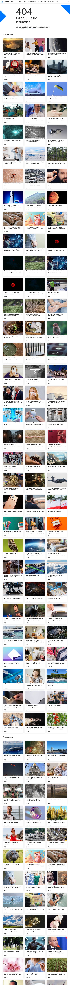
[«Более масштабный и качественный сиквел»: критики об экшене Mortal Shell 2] (13, 440)
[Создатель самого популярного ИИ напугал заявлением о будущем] (13, 614)
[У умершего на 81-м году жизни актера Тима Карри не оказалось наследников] (13, 788)
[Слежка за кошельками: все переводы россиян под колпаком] (57, 614)
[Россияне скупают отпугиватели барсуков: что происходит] (35, 614)
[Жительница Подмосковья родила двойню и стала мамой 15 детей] (35, 331)
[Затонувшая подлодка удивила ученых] (35, 881)
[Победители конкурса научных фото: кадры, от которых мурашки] (13, 744)
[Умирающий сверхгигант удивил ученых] (57, 881)
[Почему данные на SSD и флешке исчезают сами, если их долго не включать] (57, 396)
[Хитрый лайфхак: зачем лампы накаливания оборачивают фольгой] (57, 135)
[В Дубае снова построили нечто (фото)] (57, 375)
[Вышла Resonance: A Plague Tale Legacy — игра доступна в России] (57, 462)
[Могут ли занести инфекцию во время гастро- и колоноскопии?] (13, 831)
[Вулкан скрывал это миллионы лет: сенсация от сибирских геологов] (35, 201)
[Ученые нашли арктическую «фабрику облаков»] (57, 570)
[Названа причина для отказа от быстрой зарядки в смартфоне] (13, 701)
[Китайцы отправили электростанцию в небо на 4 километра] (35, 92)
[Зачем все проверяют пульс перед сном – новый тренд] (57, 309)
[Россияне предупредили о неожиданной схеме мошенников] (35, 222)
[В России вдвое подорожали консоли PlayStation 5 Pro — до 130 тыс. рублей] (13, 201)
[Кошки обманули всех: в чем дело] (35, 70)
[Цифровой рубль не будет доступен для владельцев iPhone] (13, 505)
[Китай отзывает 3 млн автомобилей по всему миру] (35, 179)
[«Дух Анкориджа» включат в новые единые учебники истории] (13, 396)
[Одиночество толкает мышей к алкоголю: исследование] (35, 723)
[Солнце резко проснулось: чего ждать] (13, 135)
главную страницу (30, 28)
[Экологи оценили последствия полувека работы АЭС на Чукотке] (57, 157)
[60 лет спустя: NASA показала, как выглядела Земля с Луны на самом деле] (57, 48)
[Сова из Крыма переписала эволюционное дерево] (13, 549)
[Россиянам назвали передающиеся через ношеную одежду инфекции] (57, 657)
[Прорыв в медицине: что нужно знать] (13, 179)
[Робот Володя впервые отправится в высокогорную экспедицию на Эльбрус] (13, 462)
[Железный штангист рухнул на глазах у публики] (57, 810)
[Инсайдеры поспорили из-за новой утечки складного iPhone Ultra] (57, 440)
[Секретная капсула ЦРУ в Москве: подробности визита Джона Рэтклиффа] (57, 483)
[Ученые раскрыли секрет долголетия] (57, 903)
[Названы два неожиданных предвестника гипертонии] (13, 92)
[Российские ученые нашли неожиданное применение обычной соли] (35, 947)
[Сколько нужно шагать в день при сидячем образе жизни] (35, 266)
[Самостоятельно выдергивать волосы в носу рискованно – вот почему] (35, 396)
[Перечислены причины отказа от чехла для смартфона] (13, 375)
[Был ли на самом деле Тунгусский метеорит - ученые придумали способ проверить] (57, 788)
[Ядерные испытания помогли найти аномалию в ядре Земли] (35, 549)
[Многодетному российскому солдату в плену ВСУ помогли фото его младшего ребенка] (13, 925)
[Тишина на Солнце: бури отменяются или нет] (57, 831)
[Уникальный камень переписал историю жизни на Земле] (13, 48)
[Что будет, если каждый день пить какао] (13, 70)
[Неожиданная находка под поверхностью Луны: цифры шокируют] (35, 925)
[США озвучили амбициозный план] (57, 744)
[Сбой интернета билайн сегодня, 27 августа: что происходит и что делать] (35, 505)
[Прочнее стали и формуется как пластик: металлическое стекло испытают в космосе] (57, 968)
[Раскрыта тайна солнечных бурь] (13, 810)
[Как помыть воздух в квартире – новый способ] (13, 418)
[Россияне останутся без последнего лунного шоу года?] (13, 266)
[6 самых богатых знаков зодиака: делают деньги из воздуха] (13, 947)
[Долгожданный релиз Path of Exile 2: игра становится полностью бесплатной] (35, 592)
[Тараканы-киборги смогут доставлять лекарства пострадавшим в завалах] (35, 462)
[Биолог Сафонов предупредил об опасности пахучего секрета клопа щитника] (35, 679)
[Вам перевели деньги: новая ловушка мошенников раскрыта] (57, 114)
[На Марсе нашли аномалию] (57, 201)
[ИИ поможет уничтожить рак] (13, 679)
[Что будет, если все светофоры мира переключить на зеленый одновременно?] (35, 766)
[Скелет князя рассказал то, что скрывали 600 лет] (35, 903)
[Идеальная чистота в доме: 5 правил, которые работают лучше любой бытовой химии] (35, 636)
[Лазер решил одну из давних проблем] (35, 570)
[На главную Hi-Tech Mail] (6, 1)
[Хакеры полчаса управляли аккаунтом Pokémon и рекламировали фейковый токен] (13, 483)
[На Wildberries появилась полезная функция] (13, 766)
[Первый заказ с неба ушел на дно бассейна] (57, 679)
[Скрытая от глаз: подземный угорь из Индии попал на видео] (35, 440)
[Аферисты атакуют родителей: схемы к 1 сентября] (13, 527)
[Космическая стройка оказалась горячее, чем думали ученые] (35, 744)
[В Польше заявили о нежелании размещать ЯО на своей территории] (57, 505)
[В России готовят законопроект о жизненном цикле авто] (57, 592)
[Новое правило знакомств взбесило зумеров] (13, 968)
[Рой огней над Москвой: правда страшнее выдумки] (13, 903)
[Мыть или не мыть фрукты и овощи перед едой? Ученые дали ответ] (57, 222)
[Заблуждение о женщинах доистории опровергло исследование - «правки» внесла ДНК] (35, 135)
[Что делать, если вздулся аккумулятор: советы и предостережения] (35, 375)
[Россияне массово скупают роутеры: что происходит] (57, 70)
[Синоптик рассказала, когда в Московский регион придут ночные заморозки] (57, 636)
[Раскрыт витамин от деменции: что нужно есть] (57, 179)
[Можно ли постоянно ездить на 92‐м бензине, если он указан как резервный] (35, 527)
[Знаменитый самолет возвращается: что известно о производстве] (13, 114)
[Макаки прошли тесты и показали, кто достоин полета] (57, 331)
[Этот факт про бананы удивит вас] (35, 788)
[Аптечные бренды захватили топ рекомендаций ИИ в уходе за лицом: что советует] (35, 657)
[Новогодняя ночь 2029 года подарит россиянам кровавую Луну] (57, 244)
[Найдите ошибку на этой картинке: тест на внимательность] (35, 418)
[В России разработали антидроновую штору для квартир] (35, 701)
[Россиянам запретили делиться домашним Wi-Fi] (35, 353)
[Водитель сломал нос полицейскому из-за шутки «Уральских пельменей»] (57, 288)
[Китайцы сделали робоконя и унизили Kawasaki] (35, 810)
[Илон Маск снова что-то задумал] (57, 925)
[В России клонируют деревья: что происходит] (13, 331)
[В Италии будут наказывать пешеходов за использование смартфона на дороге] (13, 592)
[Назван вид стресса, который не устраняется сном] (13, 157)
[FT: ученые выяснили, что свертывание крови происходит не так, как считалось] (35, 114)
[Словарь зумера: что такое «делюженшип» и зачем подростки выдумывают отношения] (57, 701)
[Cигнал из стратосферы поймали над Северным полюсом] (35, 157)
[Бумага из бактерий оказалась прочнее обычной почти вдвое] (13, 657)
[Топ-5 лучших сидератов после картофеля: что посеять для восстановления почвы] (35, 831)
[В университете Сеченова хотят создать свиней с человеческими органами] (13, 222)
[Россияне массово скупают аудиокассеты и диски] (57, 527)
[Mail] (2, 1)
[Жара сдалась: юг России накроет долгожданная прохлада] (13, 570)
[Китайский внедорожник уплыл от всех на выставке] (13, 636)
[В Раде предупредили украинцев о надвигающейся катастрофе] (57, 92)
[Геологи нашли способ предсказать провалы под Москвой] (35, 309)
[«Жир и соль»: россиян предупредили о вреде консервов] (13, 353)
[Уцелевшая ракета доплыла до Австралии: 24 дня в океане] (13, 881)
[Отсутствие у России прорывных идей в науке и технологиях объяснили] (13, 244)
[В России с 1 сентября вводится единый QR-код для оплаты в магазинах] (57, 353)
